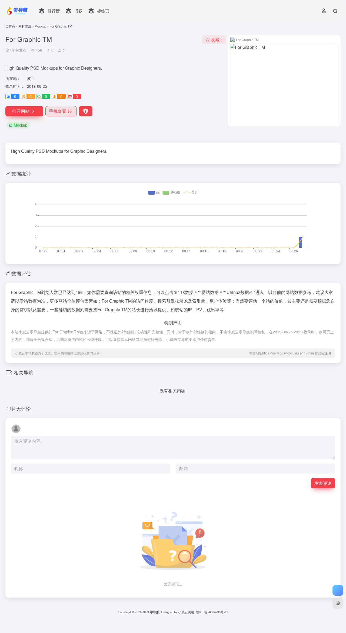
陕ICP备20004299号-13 (212, 612)
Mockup (40, 26)
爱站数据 (210, 292)
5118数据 (184, 292)
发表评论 (323, 483)
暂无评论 (21, 408)
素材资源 (24, 26)
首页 (12, 26)
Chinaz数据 (238, 292)
